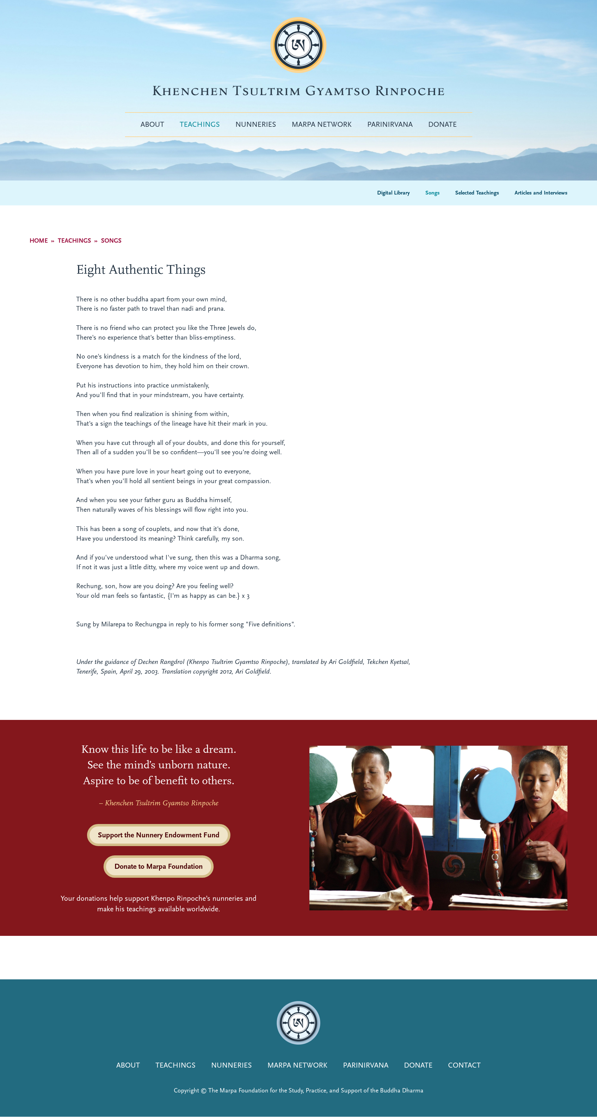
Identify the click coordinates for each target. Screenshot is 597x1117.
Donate (442, 124)
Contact (464, 1065)
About (152, 124)
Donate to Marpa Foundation (158, 866)
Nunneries (255, 124)
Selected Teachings (477, 193)
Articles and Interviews (541, 193)
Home (39, 240)
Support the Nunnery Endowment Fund (159, 835)
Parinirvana (390, 124)
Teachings (200, 124)
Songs (432, 193)
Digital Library (393, 193)
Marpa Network (322, 124)
